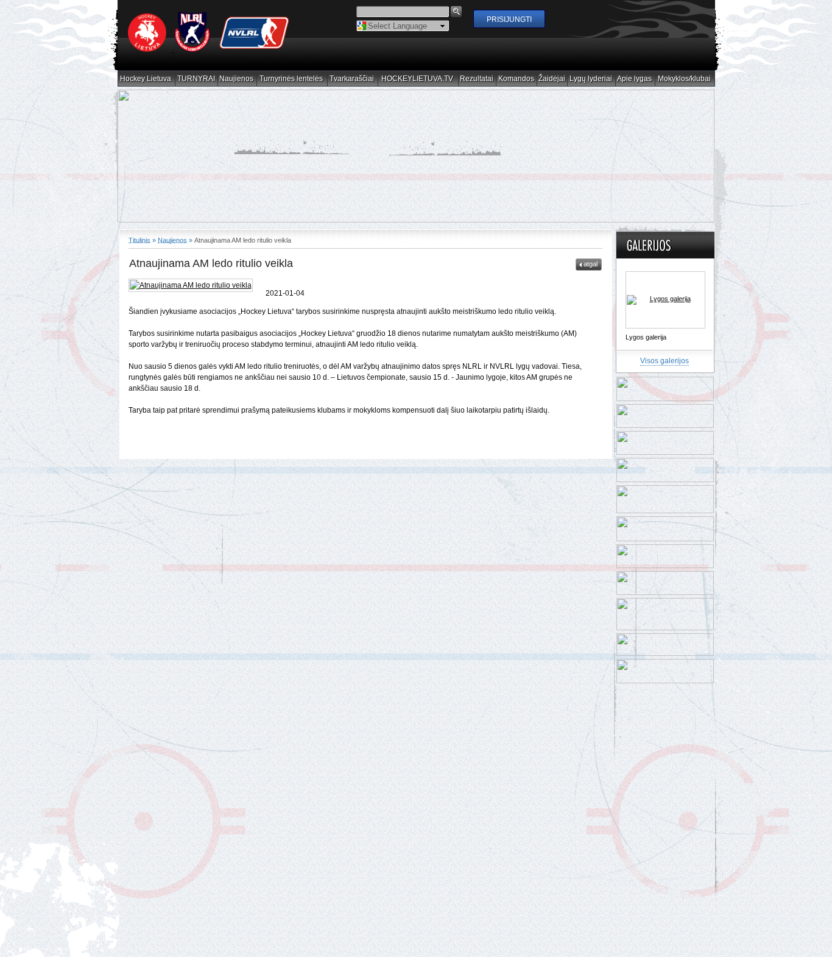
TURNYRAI (196, 79)
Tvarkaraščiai (352, 79)
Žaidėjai (552, 79)
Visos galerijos (664, 350)
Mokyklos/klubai (684, 79)
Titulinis (139, 229)
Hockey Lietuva (146, 79)
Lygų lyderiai (591, 79)
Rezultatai (477, 79)
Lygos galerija (646, 326)
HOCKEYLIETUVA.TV (417, 79)
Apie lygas (634, 79)
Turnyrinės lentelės (291, 79)
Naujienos (236, 79)
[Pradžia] (209, 49)
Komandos (516, 79)
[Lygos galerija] (665, 289)
